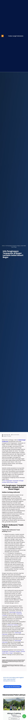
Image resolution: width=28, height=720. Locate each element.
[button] (2, 36)
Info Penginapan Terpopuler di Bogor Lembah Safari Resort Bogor (13, 651)
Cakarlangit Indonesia (15, 612)
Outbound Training (12, 625)
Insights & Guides (7, 436)
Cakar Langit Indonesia (15, 36)
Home (3, 245)
